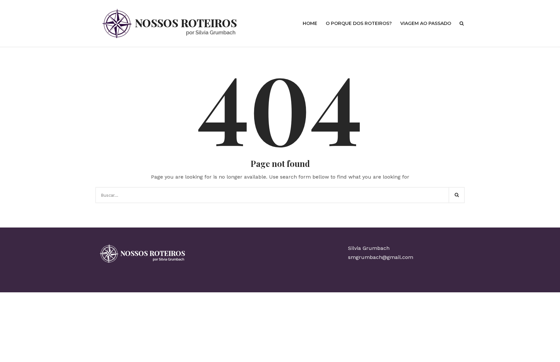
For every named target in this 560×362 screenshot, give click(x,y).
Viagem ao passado (425, 23)
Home (310, 23)
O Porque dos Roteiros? (359, 23)
